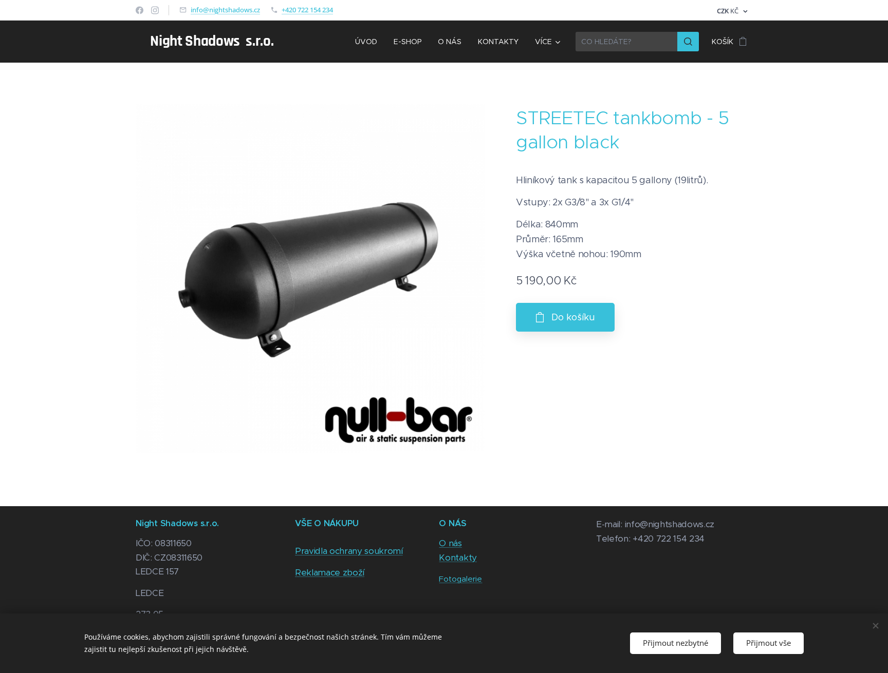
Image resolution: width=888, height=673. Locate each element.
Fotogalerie (460, 579)
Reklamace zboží (329, 572)
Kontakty (457, 557)
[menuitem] (369, 41)
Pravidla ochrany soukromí (349, 550)
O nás (450, 543)
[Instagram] (155, 10)
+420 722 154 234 (307, 9)
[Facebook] (139, 10)
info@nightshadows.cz (225, 9)
